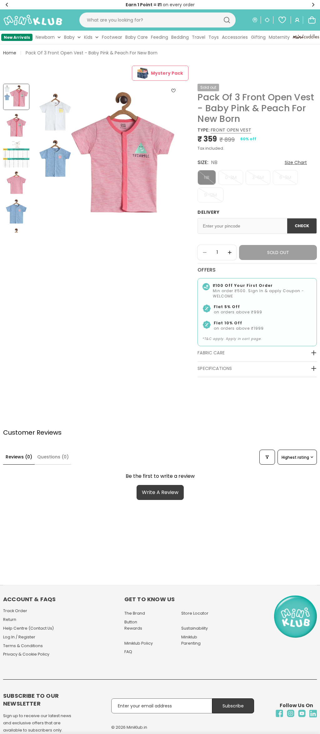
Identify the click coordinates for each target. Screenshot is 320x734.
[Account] (297, 20)
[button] (7, 4)
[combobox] (157, 19)
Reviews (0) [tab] (19, 457)
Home (9, 53)
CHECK (302, 226)
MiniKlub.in (137, 727)
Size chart (296, 162)
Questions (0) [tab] (53, 457)
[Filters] (267, 457)
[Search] (227, 20)
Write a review (160, 492)
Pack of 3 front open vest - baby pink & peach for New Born (92, 53)
